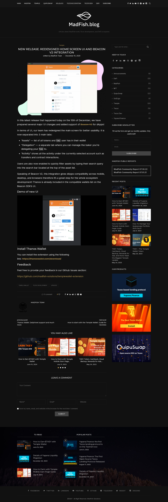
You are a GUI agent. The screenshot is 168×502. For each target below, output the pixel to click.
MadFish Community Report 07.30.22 (130, 169)
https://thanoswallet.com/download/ (41, 258)
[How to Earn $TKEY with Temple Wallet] (32, 347)
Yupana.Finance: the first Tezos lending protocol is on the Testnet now (91, 444)
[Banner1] (131, 287)
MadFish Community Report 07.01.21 (130, 172)
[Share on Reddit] (73, 294)
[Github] (138, 3)
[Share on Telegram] (78, 294)
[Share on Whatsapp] (75, 294)
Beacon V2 (86, 124)
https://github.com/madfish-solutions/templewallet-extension (50, 276)
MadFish (27, 3)
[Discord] (146, 3)
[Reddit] (143, 3)
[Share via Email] (81, 294)
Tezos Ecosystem (74, 3)
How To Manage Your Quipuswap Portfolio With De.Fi (141, 226)
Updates (54, 285)
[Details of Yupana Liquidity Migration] (142, 192)
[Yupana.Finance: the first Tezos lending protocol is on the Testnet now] (70, 445)
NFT (132, 88)
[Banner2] (131, 318)
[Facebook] (113, 61)
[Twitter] (130, 3)
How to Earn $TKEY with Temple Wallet (32, 360)
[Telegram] (141, 3)
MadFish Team (56, 56)
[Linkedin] (133, 3)
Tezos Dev (88, 3)
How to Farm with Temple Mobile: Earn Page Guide (120, 226)
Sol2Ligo (59, 3)
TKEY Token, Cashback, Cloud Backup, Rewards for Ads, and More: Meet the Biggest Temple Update (120, 254)
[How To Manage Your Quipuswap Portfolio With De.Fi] (142, 215)
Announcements (132, 74)
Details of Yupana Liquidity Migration (140, 202)
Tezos (132, 108)
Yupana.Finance (132, 118)
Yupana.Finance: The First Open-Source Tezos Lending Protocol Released (92, 459)
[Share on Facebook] (65, 294)
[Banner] (131, 348)
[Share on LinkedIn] (70, 294)
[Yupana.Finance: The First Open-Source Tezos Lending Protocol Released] (70, 459)
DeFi (97, 3)
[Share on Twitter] (67, 294)
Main (19, 3)
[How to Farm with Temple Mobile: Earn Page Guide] (62, 347)
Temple (37, 3)
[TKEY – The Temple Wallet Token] (142, 240)
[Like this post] (61, 294)
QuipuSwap (48, 3)
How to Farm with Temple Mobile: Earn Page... (62, 360)
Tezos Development (40, 285)
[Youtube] (135, 3)
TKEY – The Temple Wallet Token (141, 250)
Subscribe (107, 3)
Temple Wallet (24, 285)
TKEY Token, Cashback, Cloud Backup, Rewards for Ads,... (91, 360)
